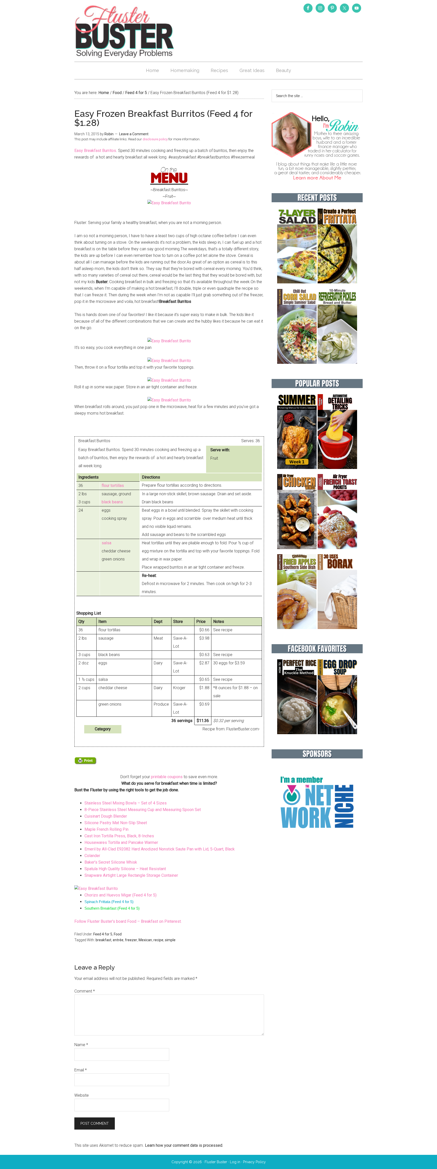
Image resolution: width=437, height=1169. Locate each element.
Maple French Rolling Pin (106, 829)
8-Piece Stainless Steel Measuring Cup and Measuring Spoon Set (142, 809)
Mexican (145, 940)
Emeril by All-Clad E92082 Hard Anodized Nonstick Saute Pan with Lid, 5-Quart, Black (159, 849)
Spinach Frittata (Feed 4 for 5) (109, 902)
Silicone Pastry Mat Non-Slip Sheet (116, 822)
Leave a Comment (133, 134)
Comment (84, 991)
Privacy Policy (254, 1162)
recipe (158, 940)
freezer (131, 940)
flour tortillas (113, 485)
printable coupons (167, 776)
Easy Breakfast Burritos (95, 150)
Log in (235, 1162)
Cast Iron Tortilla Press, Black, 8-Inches (119, 836)
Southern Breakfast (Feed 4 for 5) (112, 908)
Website (81, 1095)
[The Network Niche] (317, 839)
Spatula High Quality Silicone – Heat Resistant (125, 868)
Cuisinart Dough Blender (105, 816)
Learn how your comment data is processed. (184, 1145)
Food (118, 934)
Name (81, 1044)
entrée (118, 940)
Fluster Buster (125, 31)
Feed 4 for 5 (102, 934)
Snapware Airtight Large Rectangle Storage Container (131, 875)
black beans (112, 502)
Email (80, 1070)
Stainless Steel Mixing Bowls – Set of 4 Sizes (125, 803)
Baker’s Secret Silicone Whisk (110, 862)
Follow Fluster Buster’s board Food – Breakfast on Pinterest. (128, 921)
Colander (92, 855)
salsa (106, 543)
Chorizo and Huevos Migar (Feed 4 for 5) (120, 895)
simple (170, 940)
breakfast (103, 940)
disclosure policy (155, 139)
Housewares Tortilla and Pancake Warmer (121, 842)
